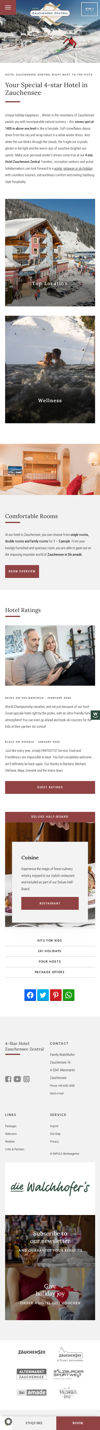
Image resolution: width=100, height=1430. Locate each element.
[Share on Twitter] (43, 995)
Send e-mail (57, 1093)
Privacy (54, 1141)
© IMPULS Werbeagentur (64, 1153)
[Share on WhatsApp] (68, 995)
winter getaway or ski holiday (73, 168)
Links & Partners (14, 1149)
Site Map (55, 1134)
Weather (10, 1141)
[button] (8, 1421)
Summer (89, 9)
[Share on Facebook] (30, 995)
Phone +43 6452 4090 (62, 1085)
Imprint (54, 1126)
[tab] (50, 817)
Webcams (11, 1134)
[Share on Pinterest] (56, 995)
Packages (11, 1126)
